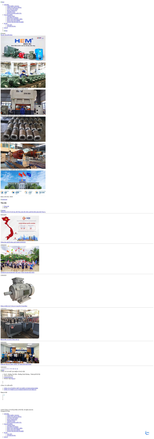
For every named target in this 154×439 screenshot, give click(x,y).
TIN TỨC (9, 25)
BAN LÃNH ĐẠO (12, 10)
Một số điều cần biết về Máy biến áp (10, 339)
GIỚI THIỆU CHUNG (13, 6)
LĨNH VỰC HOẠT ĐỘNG (14, 7)
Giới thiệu (6, 4)
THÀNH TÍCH (11, 12)
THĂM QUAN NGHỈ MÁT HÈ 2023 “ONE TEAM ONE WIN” (18, 272)
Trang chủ (6, 206)
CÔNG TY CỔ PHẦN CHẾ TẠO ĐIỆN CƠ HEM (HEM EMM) (21, 388)
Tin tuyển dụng (8, 35)
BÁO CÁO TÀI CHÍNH (13, 20)
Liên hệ (6, 27)
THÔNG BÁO (11, 16)
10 (13, 368)
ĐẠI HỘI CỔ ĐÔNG (12, 17)
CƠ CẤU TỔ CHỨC (12, 9)
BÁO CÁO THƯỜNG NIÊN (14, 19)
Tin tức (5, 23)
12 (17, 368)
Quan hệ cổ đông (8, 14)
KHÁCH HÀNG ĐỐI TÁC (14, 13)
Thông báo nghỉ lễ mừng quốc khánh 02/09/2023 (13, 242)
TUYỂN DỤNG (11, 26)
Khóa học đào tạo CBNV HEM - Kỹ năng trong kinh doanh (16, 364)
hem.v (13, 378)
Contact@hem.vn (8, 377)
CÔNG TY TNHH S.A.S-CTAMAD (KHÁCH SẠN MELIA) (20, 389)
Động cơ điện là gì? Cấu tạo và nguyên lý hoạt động (14, 306)
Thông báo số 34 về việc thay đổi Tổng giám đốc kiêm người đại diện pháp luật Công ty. (23, 212)
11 (15, 368)
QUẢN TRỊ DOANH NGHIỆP (15, 22)
